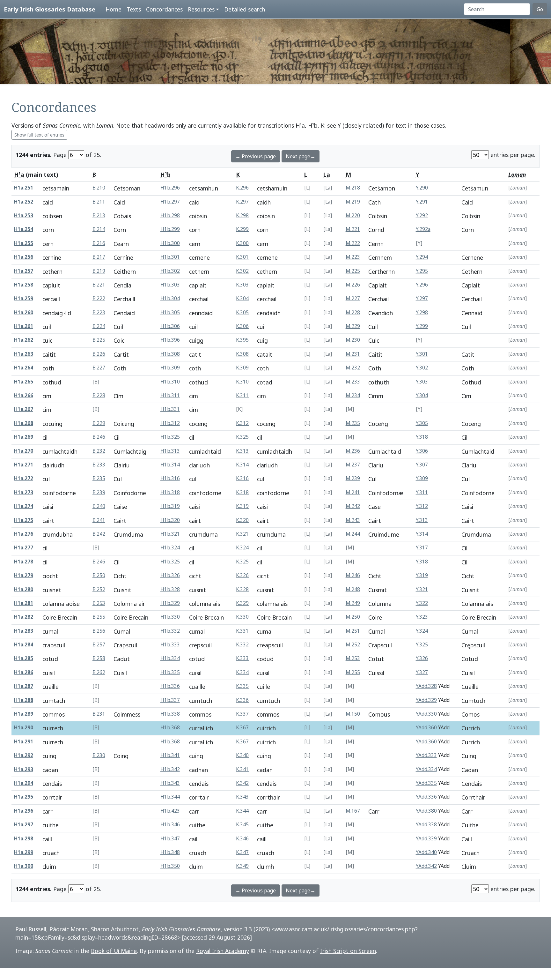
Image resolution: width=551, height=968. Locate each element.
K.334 (242, 672)
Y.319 (422, 575)
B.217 (98, 257)
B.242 (98, 534)
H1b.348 (170, 852)
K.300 (242, 243)
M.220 (353, 215)
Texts (134, 9)
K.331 (242, 631)
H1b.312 (170, 423)
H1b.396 (170, 340)
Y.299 (422, 326)
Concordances (164, 9)
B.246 (98, 437)
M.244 (353, 534)
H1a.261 (23, 326)
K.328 (242, 589)
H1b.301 (170, 257)
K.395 (242, 340)
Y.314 (422, 534)
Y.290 (422, 187)
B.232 (98, 451)
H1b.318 (170, 492)
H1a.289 (23, 714)
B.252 (98, 589)
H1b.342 (170, 769)
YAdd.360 (426, 727)
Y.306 (422, 451)
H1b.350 (170, 866)
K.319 (242, 506)
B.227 (98, 367)
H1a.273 (23, 492)
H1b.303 (170, 284)
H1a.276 (23, 534)
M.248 (353, 589)
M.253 (353, 658)
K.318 (242, 492)
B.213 (98, 215)
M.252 (353, 644)
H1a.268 (23, 423)
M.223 (353, 257)
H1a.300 (23, 866)
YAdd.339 (426, 838)
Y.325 (422, 644)
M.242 (353, 506)
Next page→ (300, 156)
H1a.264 (23, 367)
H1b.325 (170, 437)
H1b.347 (170, 838)
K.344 (242, 811)
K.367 (242, 727)
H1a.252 (23, 201)
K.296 (242, 187)
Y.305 (422, 423)
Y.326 (422, 658)
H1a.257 (23, 271)
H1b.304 (170, 298)
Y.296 (422, 284)
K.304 (242, 298)
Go (540, 9)
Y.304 (422, 395)
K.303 (242, 284)
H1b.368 (170, 727)
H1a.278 (23, 561)
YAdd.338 (426, 824)
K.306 (242, 326)
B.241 (98, 520)
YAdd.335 (426, 783)
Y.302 (422, 367)
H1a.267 (23, 409)
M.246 (353, 575)
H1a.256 (23, 257)
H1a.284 (23, 644)
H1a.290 (23, 727)
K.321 (242, 534)
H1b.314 (170, 464)
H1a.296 (23, 811)
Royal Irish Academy (222, 951)
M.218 (353, 187)
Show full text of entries (39, 135)
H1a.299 (23, 852)
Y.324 (422, 631)
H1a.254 (23, 229)
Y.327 (422, 672)
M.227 (353, 298)
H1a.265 (23, 381)
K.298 (242, 215)
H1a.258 (23, 284)
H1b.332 (170, 631)
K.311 (242, 395)
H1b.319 (170, 506)
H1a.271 (23, 464)
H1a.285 (23, 658)
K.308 (242, 354)
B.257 (98, 644)
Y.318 (422, 437)
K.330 (242, 617)
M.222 (353, 243)
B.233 (98, 464)
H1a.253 (23, 215)
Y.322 (422, 603)
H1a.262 (23, 340)
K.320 (242, 520)
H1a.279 (23, 575)
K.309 (242, 367)
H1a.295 (23, 796)
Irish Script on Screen (348, 951)
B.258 (98, 658)
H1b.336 (170, 686)
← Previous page (255, 156)
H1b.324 (170, 547)
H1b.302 (170, 271)
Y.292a (423, 229)
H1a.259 (23, 298)
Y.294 (422, 257)
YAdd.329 (426, 700)
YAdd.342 (426, 866)
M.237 (353, 464)
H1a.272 (23, 478)
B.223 (98, 312)
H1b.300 (170, 243)
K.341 (242, 769)
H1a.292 (23, 755)
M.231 (353, 354)
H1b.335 (170, 672)
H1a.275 (23, 520)
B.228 (98, 395)
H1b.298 (170, 215)
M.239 (353, 478)
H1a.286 (23, 672)
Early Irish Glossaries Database (49, 9)
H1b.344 (170, 796)
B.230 (98, 755)
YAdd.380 (426, 811)
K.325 (242, 437)
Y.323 (422, 617)
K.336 (242, 700)
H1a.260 (23, 312)
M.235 (353, 423)
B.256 (98, 631)
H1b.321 (170, 534)
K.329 (242, 603)
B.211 (98, 201)
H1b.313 (170, 451)
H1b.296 (170, 187)
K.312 (242, 423)
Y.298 (422, 312)
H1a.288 (23, 700)
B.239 (98, 492)
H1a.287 (23, 686)
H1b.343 (170, 783)
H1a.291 (23, 741)
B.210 (98, 187)
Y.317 (422, 547)
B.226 (98, 354)
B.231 (98, 714)
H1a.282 (23, 617)
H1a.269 (23, 437)
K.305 (242, 312)
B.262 (98, 672)
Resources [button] (201, 9)
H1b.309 (170, 367)
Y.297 (422, 298)
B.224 (98, 326)
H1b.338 (170, 714)
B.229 (98, 423)
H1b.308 (170, 354)
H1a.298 (23, 838)
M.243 (353, 520)
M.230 (353, 340)
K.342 (242, 783)
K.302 (242, 271)
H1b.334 (170, 658)
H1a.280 (23, 589)
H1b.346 (170, 824)
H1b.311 (170, 395)
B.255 (98, 617)
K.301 (242, 257)
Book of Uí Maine (114, 951)
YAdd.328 (426, 686)
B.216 (98, 243)
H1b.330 (170, 617)
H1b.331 (170, 409)
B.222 (98, 298)
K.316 (242, 478)
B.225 (98, 340)
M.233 (353, 381)
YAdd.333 (426, 755)
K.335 (242, 686)
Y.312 (422, 506)
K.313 (242, 451)
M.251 (353, 631)
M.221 (353, 229)
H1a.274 (23, 506)
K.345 (242, 824)
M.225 (353, 271)
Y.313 (422, 520)
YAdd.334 (426, 769)
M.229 (353, 326)
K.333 (242, 658)
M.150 (353, 714)
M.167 (353, 811)
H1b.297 (170, 201)
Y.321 (422, 589)
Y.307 (422, 464)
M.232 (353, 367)
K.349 (242, 866)
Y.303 (422, 381)
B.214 (98, 229)
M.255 (353, 672)
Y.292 (422, 215)
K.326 (242, 575)
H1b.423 (170, 811)
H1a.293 (23, 769)
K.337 (242, 714)
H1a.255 (23, 243)
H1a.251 (23, 187)
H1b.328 (170, 589)
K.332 (242, 644)
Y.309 (422, 478)
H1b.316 (170, 478)
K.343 (242, 796)
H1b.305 (170, 312)
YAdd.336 (426, 796)
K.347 (242, 852)
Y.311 (422, 492)
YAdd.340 (426, 852)
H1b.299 (170, 229)
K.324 (242, 547)
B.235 (98, 478)
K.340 (242, 755)
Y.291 (422, 201)
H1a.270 (23, 451)
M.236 (353, 451)
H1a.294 (23, 783)
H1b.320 (170, 520)
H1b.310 (170, 381)
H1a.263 (23, 354)
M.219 (353, 201)
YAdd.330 (426, 714)
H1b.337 (170, 700)
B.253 (98, 603)
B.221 (98, 284)
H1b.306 (170, 326)
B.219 (98, 271)
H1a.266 (23, 395)
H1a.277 (23, 547)
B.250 (98, 575)
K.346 (242, 838)
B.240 (98, 506)
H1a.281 (23, 603)
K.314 (242, 464)
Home (113, 9)
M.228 (353, 312)
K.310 (242, 381)
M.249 (353, 603)
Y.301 (422, 354)
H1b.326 (170, 575)
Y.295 (422, 271)
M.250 (353, 617)
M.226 (353, 284)
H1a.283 (23, 631)
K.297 (242, 201)
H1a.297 (23, 824)
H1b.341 (170, 755)
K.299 (242, 229)
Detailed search (244, 9)
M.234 (353, 395)
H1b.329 (170, 603)
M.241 (353, 492)
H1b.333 (170, 644)
